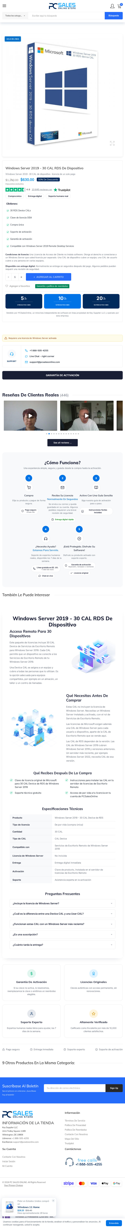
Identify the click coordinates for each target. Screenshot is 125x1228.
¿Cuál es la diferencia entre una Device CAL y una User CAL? (48, 913)
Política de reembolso (76, 1129)
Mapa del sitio (72, 1139)
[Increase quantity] (21, 277)
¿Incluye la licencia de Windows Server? (36, 903)
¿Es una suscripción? (25, 934)
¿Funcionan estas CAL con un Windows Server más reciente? (48, 924)
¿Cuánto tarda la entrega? (28, 944)
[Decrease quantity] (8, 277)
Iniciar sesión (8, 1161)
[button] (62, 94)
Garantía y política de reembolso (52, 286)
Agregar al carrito (50, 276)
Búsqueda (114, 15)
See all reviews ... (63, 442)
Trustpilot (69, 1143)
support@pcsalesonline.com (45, 362)
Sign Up (114, 1088)
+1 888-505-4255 (39, 350)
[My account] (112, 6)
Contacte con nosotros (76, 1134)
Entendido (114, 1223)
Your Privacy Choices (13, 1185)
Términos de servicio (75, 1120)
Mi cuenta (7, 1166)
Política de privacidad (75, 1125)
